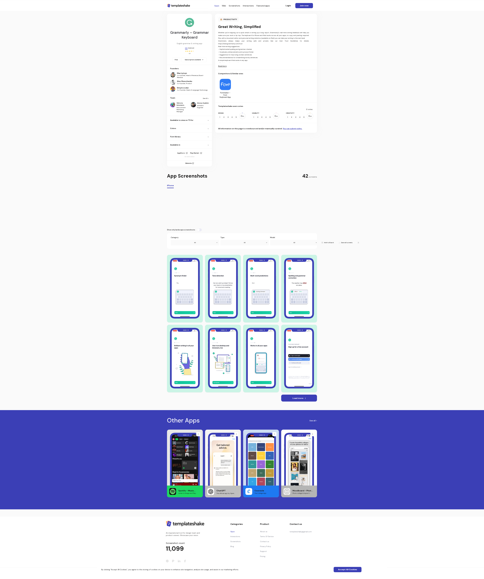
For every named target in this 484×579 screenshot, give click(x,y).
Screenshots (234, 5)
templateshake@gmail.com (301, 532)
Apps (216, 5)
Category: (175, 237)
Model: (272, 237)
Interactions (248, 5)
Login (288, 5)
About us (263, 531)
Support (263, 551)
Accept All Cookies (347, 569)
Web (224, 5)
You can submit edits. (292, 128)
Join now (304, 5)
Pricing (262, 556)
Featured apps (263, 5)
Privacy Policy (265, 546)
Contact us (264, 541)
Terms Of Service (267, 536)
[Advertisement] (242, 208)
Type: (222, 237)
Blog (232, 546)
